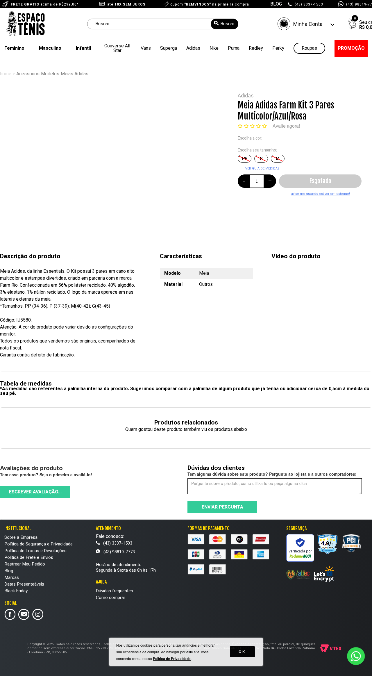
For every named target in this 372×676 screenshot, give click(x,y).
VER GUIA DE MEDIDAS (262, 168)
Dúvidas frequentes (114, 591)
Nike (214, 48)
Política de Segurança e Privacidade (38, 544)
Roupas (309, 48)
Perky (278, 48)
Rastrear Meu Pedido (24, 564)
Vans (146, 48)
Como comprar (110, 597)
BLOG (276, 4)
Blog (8, 571)
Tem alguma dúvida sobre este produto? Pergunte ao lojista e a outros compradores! (272, 474)
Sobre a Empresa (20, 537)
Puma (233, 48)
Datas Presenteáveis (24, 584)
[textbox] (162, 24)
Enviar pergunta (222, 507)
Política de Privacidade (172, 658)
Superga (168, 48)
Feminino (14, 48)
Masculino (50, 48)
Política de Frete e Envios (28, 557)
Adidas (193, 48)
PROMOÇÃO (351, 48)
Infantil (83, 48)
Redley (256, 48)
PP (244, 159)
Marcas (11, 577)
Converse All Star (117, 48)
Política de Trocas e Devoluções (35, 550)
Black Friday (16, 591)
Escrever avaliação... (35, 491)
